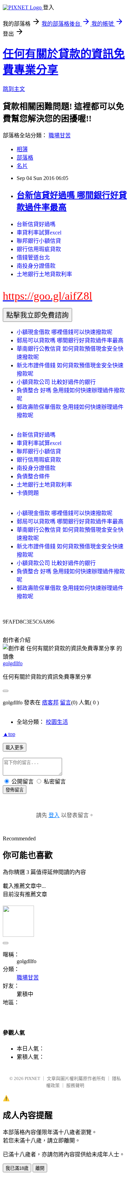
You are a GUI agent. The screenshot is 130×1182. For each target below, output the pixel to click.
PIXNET (32, 1078)
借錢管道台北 (33, 257)
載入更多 (15, 747)
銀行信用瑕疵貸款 (39, 249)
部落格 (25, 158)
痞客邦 (50, 702)
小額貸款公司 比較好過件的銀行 (56, 382)
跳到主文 (14, 89)
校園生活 (57, 722)
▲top (9, 734)
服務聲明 (75, 1085)
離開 (39, 1168)
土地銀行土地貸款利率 (44, 274)
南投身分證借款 (36, 266)
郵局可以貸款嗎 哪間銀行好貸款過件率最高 (70, 340)
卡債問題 (28, 493)
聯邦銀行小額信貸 (39, 241)
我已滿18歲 (17, 1168)
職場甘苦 (60, 135)
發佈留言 (15, 790)
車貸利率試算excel (39, 232)
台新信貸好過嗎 (36, 224)
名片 (22, 166)
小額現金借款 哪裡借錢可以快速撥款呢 (64, 332)
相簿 (22, 149)
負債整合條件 (33, 476)
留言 (65, 702)
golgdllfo (13, 663)
